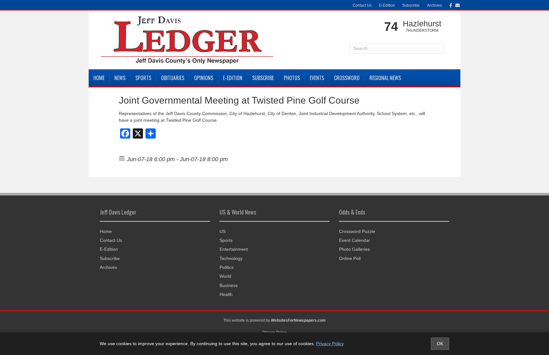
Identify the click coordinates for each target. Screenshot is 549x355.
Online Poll (350, 258)
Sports (143, 78)
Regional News (385, 78)
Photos (292, 78)
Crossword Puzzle (357, 231)
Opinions (203, 78)
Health (226, 294)
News (119, 78)
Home (99, 78)
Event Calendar (354, 240)
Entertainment (234, 249)
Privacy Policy (330, 343)
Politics (227, 267)
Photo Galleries (354, 249)
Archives (434, 5)
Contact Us (362, 5)
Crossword (347, 78)
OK (440, 343)
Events (317, 78)
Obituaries (172, 78)
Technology (231, 258)
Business (229, 285)
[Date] (122, 158)
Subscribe (411, 5)
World (225, 276)
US (223, 231)
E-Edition (387, 5)
